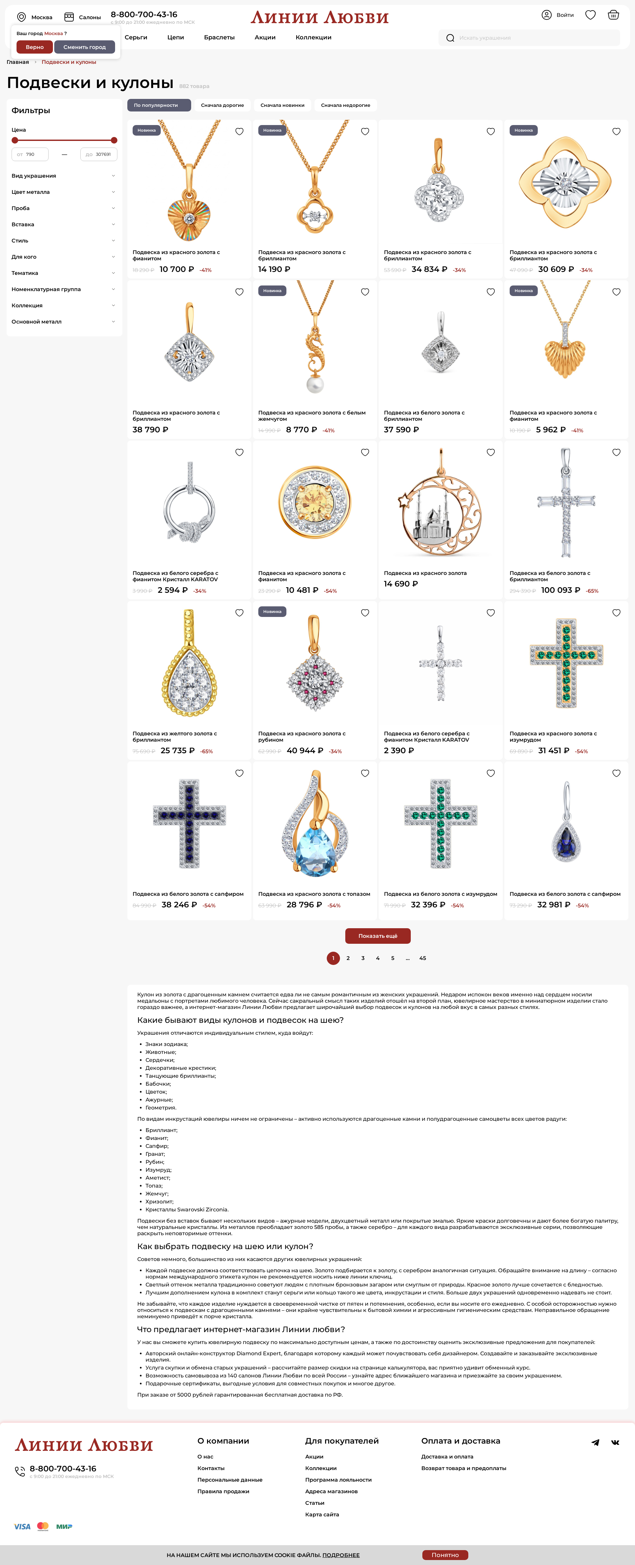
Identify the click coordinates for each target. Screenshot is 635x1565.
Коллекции (314, 37)
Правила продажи (223, 1491)
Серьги (136, 37)
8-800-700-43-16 (144, 14)
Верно (35, 47)
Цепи (175, 37)
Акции (265, 37)
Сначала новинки (283, 105)
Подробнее (341, 1555)
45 (422, 958)
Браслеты (219, 37)
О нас (205, 1457)
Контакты (211, 1468)
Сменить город (85, 47)
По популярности (156, 105)
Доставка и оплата (447, 1457)
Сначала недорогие (345, 105)
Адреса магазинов (331, 1491)
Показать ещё (378, 936)
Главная (18, 62)
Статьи (314, 1503)
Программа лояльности (338, 1480)
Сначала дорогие (222, 105)
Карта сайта (322, 1514)
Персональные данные (230, 1480)
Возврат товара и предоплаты (463, 1468)
